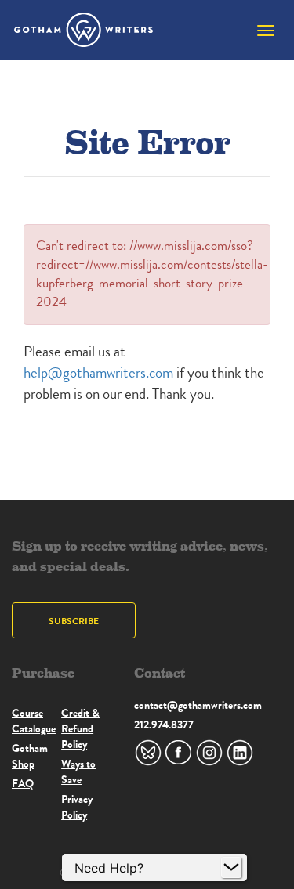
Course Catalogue (34, 720)
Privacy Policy (77, 806)
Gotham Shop (30, 756)
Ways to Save (78, 771)
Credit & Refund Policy (80, 728)
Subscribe (74, 620)
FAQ (23, 783)
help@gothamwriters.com (98, 372)
